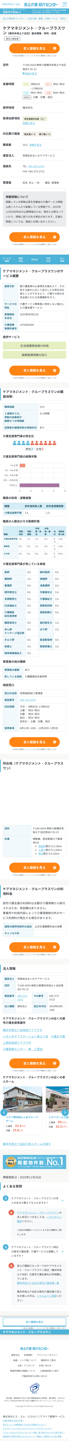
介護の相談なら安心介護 (12, 1420)
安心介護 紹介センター (14, 18)
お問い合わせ (45, 1365)
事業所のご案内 (48, 1360)
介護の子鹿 (58, 1036)
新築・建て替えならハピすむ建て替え (48, 1432)
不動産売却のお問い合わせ (34, 1375)
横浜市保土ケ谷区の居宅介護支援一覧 (38, 1283)
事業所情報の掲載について (23, 1370)
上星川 (42, 850)
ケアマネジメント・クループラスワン (38, 1212)
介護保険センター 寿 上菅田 (22, 1049)
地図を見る (31, 73)
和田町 (42, 846)
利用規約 (28, 1354)
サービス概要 (7, 259)
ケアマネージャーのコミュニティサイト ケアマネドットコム (27, 1428)
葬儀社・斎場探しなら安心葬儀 (49, 1436)
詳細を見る (29, 123)
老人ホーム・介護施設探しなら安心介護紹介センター (24, 1424)
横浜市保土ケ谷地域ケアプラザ (22, 1030)
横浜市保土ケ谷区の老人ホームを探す (27, 1144)
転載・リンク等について (25, 1360)
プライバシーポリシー (47, 1354)
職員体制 (21, 259)
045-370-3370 (36, 166)
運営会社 (15, 1354)
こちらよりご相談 (47, 1296)
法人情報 (62, 259)
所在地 (34, 259)
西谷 (40, 853)
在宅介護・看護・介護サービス (43, 18)
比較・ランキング (26, 1365)
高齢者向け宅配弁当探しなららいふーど (19, 1436)
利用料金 (48, 259)
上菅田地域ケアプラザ (17, 1042)
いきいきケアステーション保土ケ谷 (25, 1036)
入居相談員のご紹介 (49, 1370)
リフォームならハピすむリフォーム (17, 1432)
